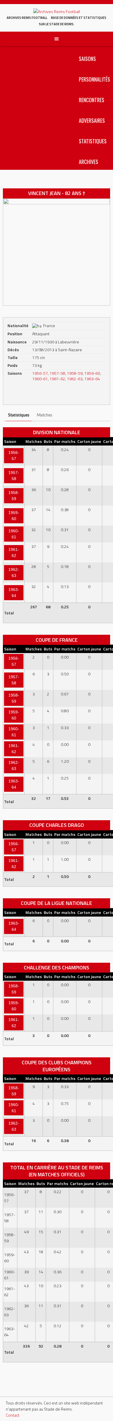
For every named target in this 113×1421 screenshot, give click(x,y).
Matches (44, 415)
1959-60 (92, 373)
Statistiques (93, 141)
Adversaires (92, 120)
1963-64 (92, 379)
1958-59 (75, 373)
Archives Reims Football (27, 17)
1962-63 (75, 379)
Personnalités (94, 79)
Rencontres (91, 100)
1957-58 (57, 373)
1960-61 (40, 379)
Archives (88, 161)
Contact (12, 1415)
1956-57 (40, 373)
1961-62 (57, 379)
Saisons (87, 58)
